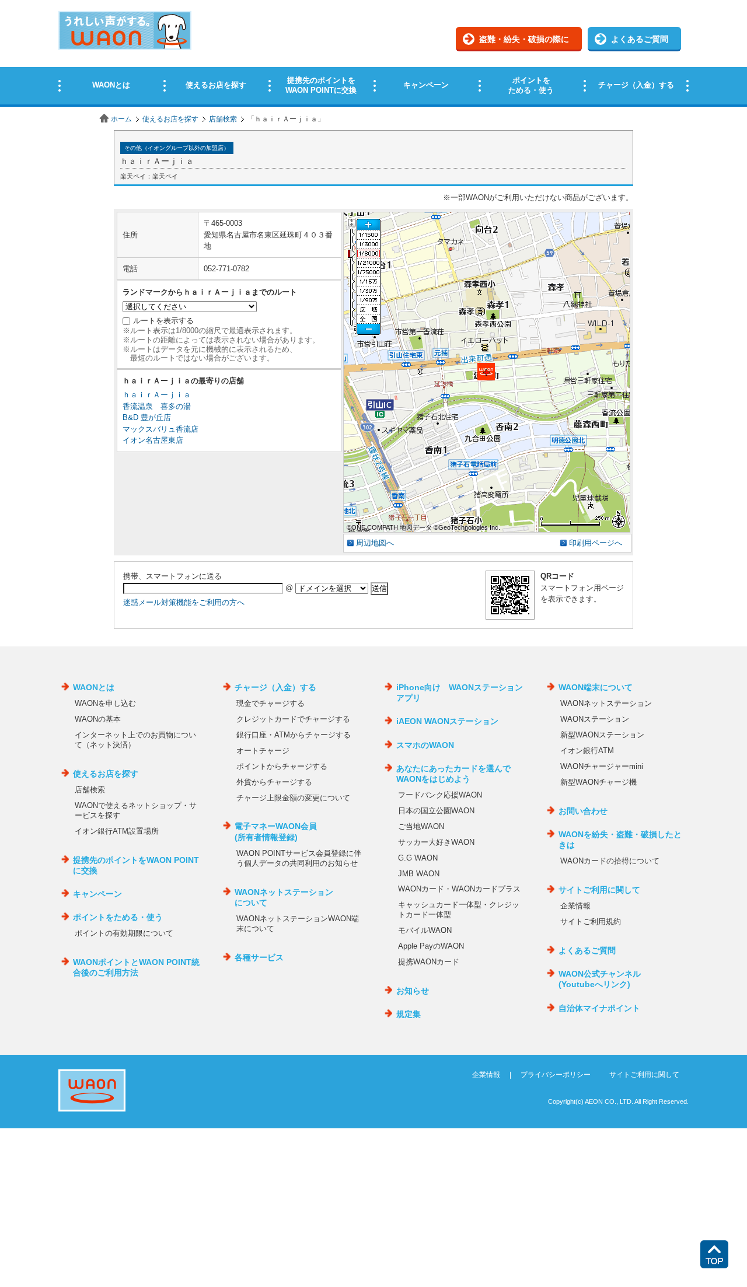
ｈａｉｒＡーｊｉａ (157, 394)
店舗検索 (223, 119)
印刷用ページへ (595, 542)
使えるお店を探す (170, 119)
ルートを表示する (163, 320)
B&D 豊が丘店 (147, 417)
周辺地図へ (375, 542)
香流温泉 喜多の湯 (157, 406)
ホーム (121, 119)
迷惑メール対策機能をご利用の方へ (184, 602)
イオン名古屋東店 (153, 440)
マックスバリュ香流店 (160, 429)
